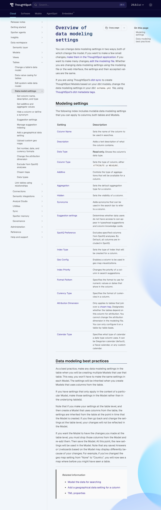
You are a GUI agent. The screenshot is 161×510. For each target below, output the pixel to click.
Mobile (38, 13)
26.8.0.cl (136, 4)
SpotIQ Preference (66, 232)
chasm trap (105, 306)
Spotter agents (18, 32)
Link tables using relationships (23, 184)
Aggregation (63, 185)
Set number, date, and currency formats (28, 150)
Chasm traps (23, 172)
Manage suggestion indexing (27, 126)
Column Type (63, 162)
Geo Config (63, 259)
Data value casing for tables (26, 77)
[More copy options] (124, 27)
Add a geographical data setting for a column (94, 487)
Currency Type (64, 293)
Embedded (67, 13)
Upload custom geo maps (27, 142)
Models (16, 52)
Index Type (62, 249)
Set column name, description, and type (27, 97)
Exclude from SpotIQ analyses (27, 166)
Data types (22, 177)
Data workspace (19, 42)
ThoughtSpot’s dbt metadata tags (75, 92)
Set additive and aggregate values (26, 105)
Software (25, 13)
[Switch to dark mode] (150, 4)
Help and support (19, 237)
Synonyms (62, 202)
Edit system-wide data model (26, 84)
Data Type (62, 151)
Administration (18, 226)
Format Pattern (64, 279)
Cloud (13, 13)
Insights (14, 37)
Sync (15, 211)
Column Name (64, 131)
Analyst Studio (20, 201)
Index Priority (63, 269)
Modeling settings (140, 33)
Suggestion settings (67, 215)
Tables (16, 62)
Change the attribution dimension (28, 158)
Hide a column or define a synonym (29, 113)
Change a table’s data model (26, 69)
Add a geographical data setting (29, 134)
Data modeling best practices (143, 40)
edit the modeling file (102, 61)
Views (16, 57)
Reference (16, 232)
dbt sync (96, 80)
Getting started (18, 27)
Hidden (60, 195)
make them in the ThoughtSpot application (91, 57)
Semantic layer (20, 47)
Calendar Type (64, 334)
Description (63, 141)
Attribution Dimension (68, 303)
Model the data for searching (84, 482)
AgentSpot (52, 13)
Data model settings (25, 91)
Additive (61, 172)
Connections (19, 191)
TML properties (76, 493)
